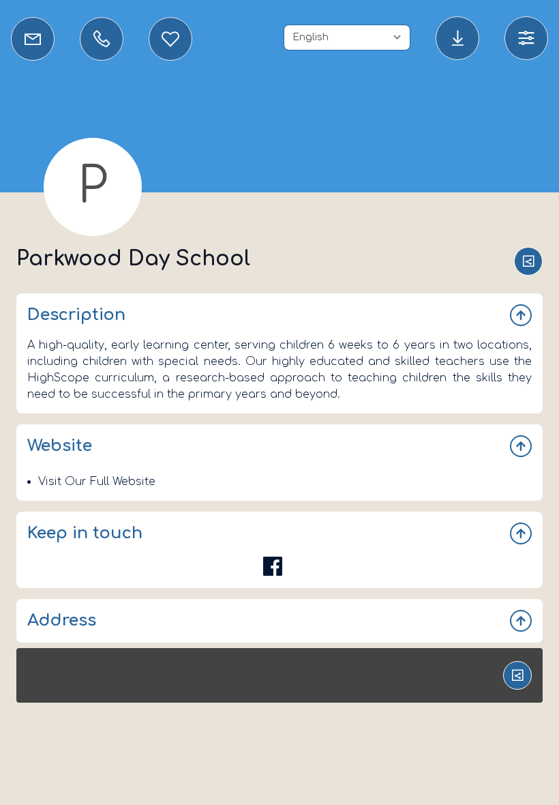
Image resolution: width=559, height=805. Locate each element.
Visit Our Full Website (96, 481)
